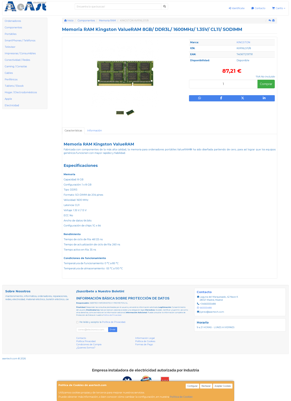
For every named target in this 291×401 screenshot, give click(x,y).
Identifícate (237, 8)
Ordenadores (13, 21)
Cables (9, 73)
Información (94, 130)
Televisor (10, 46)
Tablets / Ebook (14, 85)
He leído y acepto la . (102, 322)
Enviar (112, 329)
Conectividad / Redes (17, 59)
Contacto (259, 8)
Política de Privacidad (112, 315)
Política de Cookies (181, 396)
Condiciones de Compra (88, 344)
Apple (8, 98)
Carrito (279, 8)
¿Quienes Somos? (85, 347)
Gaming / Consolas (16, 66)
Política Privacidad (85, 341)
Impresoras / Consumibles (20, 53)
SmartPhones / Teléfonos (20, 40)
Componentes (13, 27)
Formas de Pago (144, 344)
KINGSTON (243, 42)
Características (73, 130)
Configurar (192, 386)
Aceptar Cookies (223, 386)
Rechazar (206, 386)
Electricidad (12, 105)
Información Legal (145, 338)
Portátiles (10, 34)
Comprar (266, 84)
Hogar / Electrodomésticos (21, 92)
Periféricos (11, 79)
